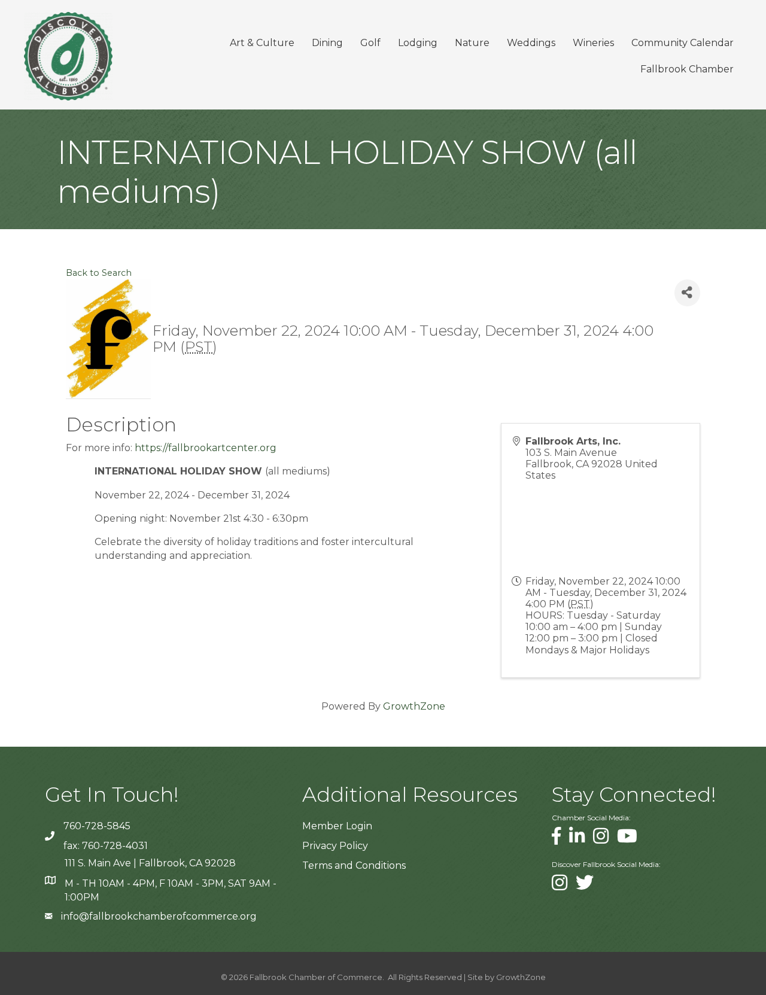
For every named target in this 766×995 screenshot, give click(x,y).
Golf (370, 42)
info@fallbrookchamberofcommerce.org (159, 916)
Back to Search (99, 272)
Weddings (531, 42)
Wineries (593, 42)
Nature (472, 42)
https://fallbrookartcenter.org (205, 448)
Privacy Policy (335, 845)
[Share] (687, 292)
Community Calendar (682, 42)
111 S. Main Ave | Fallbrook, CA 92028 (150, 863)
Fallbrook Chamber (687, 69)
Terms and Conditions (354, 865)
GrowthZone (414, 706)
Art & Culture (262, 42)
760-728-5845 (96, 826)
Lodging (417, 42)
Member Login (337, 826)
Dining (327, 42)
